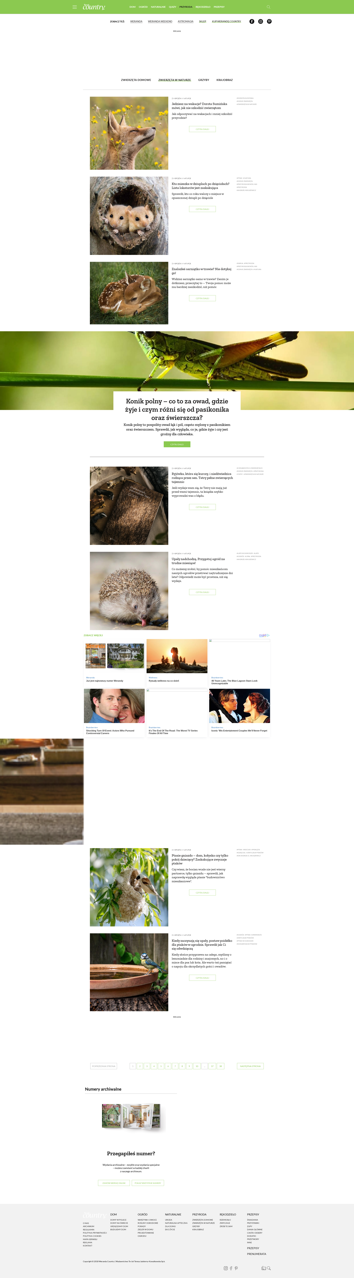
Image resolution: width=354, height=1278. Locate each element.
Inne (249, 1242)
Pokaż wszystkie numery (148, 1183)
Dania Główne (254, 1229)
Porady (142, 1226)
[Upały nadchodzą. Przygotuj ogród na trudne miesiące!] (129, 591)
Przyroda (185, 6)
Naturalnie (158, 6)
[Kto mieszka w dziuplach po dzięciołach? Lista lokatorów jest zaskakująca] (129, 216)
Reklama (87, 1242)
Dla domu (170, 1226)
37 (212, 1066)
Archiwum (88, 1226)
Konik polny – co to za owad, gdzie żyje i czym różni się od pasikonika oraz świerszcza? (177, 409)
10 (197, 1066)
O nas (86, 1223)
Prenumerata (256, 1253)
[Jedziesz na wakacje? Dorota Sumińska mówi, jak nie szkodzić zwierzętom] (129, 133)
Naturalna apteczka (176, 1223)
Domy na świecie (119, 1223)
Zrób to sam (226, 1226)
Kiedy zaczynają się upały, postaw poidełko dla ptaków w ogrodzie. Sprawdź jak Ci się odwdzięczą (202, 945)
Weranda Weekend (160, 21)
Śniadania (252, 1220)
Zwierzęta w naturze (181, 98)
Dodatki (251, 1236)
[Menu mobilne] (74, 7)
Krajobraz (198, 1229)
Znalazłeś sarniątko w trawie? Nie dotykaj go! (201, 271)
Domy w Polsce (118, 1220)
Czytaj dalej (202, 129)
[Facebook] (251, 21)
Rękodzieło (203, 6)
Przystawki (253, 1223)
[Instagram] (260, 21)
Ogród (143, 6)
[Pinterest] (269, 21)
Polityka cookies (92, 1236)
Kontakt (87, 1246)
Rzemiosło (225, 1220)
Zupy (249, 1226)
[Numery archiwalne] (131, 1121)
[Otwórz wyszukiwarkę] (268, 7)
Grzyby (196, 1226)
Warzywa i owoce (147, 1220)
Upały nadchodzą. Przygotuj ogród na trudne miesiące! (198, 561)
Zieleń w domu (145, 1229)
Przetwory (253, 1239)
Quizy (172, 6)
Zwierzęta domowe (202, 1220)
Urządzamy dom (119, 1226)
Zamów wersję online (114, 1183)
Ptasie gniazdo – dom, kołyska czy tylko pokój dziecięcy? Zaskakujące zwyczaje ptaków (200, 859)
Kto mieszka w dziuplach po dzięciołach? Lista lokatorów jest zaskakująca (200, 186)
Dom (133, 6)
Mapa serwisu (90, 1239)
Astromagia (185, 21)
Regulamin (88, 1229)
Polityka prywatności (95, 1233)
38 (220, 1066)
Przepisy (219, 6)
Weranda (136, 21)
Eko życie (170, 1229)
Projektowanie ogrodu (146, 1234)
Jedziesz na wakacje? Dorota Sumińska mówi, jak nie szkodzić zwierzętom (199, 106)
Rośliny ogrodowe (148, 1223)
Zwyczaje (225, 1223)
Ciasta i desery (254, 1233)
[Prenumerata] (263, 1267)
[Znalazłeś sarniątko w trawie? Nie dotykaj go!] (129, 293)
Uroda (168, 1220)
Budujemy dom (118, 1229)
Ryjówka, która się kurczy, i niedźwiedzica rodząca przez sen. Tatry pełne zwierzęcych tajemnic (202, 478)
